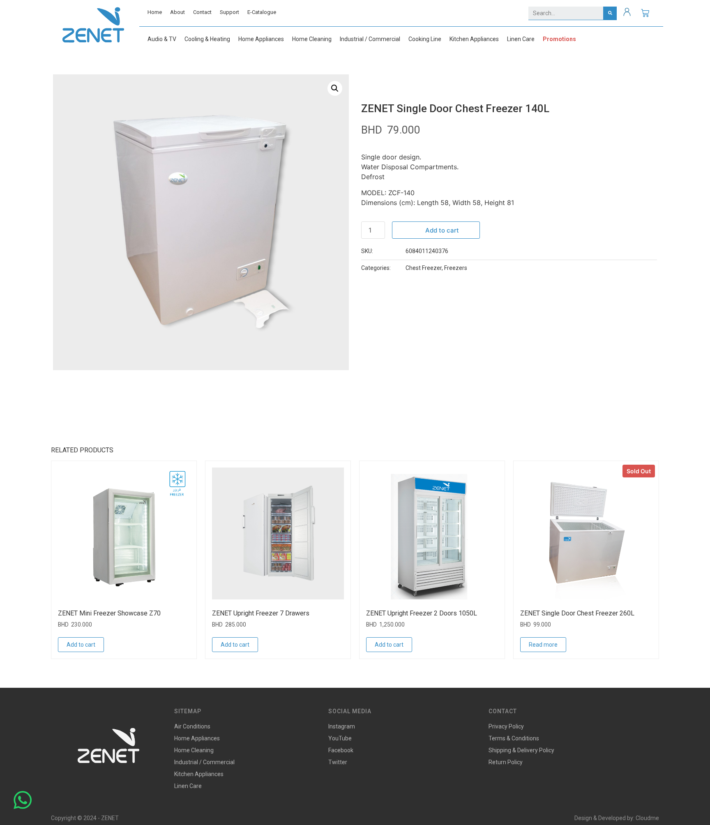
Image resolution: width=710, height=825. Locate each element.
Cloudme (647, 818)
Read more (543, 644)
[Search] (610, 13)
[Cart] (645, 13)
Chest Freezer (424, 268)
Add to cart (442, 230)
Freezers (455, 268)
